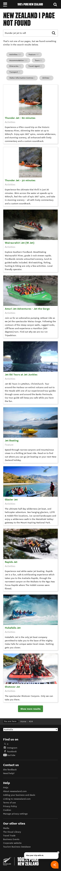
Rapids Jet (11, 562)
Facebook (12, 751)
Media (6, 828)
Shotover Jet (12, 686)
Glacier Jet (11, 499)
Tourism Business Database (17, 846)
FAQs (5, 787)
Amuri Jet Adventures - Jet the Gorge (27, 308)
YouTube (11, 755)
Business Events (11, 839)
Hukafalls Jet (13, 627)
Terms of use (9, 802)
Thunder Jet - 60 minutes (20, 118)
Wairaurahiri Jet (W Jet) (19, 242)
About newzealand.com (15, 791)
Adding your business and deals (19, 795)
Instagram (12, 747)
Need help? (8, 773)
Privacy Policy (10, 806)
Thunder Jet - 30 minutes (20, 180)
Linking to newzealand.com (16, 799)
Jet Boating (11, 440)
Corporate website (12, 843)
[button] (5, 4)
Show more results (30, 708)
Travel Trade (9, 835)
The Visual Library (12, 832)
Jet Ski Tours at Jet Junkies (21, 374)
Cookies (7, 810)
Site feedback (10, 769)
